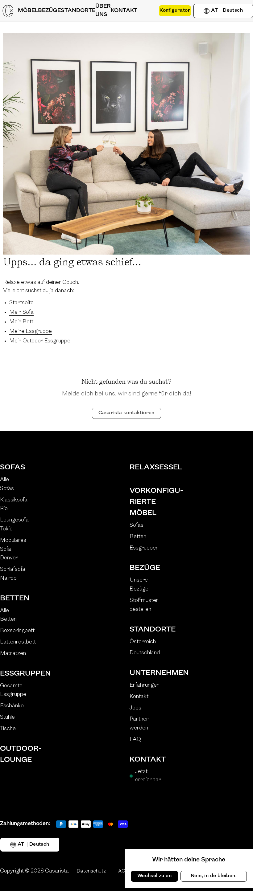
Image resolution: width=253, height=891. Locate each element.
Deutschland (145, 653)
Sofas (12, 467)
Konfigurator (175, 10)
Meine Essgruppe (30, 331)
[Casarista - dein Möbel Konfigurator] (7, 11)
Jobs (135, 708)
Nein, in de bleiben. (214, 875)
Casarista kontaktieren (126, 413)
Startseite (21, 303)
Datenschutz (91, 871)
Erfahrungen (145, 685)
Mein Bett (21, 322)
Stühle (7, 717)
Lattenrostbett (18, 642)
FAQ (135, 739)
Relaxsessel (148, 467)
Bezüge (145, 568)
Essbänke (12, 706)
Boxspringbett (17, 631)
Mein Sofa (21, 312)
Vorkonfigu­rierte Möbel (148, 502)
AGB (123, 871)
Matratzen (13, 653)
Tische (8, 729)
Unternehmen (148, 673)
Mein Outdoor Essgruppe (39, 341)
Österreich (143, 642)
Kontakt (139, 697)
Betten (15, 598)
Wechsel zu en (154, 875)
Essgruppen (18, 673)
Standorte (148, 629)
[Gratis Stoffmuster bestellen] (148, 11)
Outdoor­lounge (18, 754)
